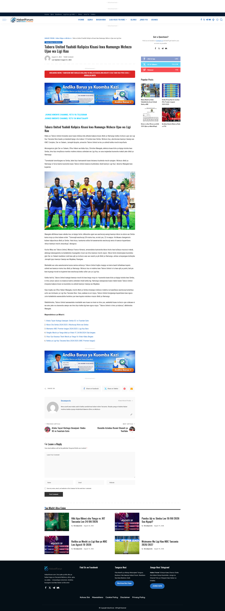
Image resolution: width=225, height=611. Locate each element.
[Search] (221, 19)
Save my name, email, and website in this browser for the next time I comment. (69, 488)
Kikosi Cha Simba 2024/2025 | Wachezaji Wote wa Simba (67, 325)
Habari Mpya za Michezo (53, 42)
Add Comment (69, 57)
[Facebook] (201, 19)
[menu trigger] (5, 19)
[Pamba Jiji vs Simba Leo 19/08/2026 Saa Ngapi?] (127, 522)
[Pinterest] (125, 389)
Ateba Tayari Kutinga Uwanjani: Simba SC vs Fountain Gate (67, 321)
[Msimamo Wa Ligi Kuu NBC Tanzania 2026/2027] (127, 545)
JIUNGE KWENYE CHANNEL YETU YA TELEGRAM (66, 114)
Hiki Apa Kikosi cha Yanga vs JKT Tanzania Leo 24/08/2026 (88, 519)
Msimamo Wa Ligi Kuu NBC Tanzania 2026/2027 (160, 543)
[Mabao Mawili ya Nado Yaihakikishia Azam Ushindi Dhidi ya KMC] (150, 90)
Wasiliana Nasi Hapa (124, 583)
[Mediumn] (210, 19)
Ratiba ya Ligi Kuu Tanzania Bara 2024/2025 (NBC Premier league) (70, 341)
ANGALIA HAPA (90, 75)
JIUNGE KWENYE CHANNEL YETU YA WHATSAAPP (66, 118)
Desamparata (66, 400)
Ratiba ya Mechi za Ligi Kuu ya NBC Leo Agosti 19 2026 (89, 543)
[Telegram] (207, 19)
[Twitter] (204, 19)
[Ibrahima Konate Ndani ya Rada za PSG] (171, 115)
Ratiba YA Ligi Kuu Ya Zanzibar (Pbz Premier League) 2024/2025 (171, 102)
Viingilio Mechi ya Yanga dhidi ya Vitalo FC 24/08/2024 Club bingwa (70, 333)
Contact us (159, 41)
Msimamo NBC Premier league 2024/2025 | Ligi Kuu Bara (67, 329)
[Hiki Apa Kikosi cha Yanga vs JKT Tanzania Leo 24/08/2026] (57, 522)
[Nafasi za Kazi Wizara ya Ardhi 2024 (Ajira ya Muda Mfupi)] (150, 115)
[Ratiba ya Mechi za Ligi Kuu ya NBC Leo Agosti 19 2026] (57, 545)
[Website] (131, 414)
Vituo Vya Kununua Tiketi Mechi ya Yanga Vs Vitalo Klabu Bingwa (69, 337)
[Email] (132, 389)
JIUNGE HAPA (157, 586)
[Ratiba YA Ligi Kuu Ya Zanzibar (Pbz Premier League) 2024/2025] (171, 90)
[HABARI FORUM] (21, 19)
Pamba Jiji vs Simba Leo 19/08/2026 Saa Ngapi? (160, 519)
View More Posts (124, 401)
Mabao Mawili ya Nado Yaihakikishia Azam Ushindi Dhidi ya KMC (149, 102)
